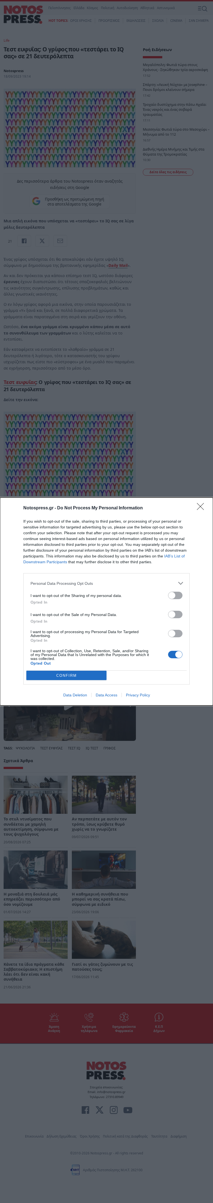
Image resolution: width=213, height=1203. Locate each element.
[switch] (175, 595)
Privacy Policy (138, 695)
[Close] (202, 508)
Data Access (106, 695)
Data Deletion (75, 695)
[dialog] (106, 601)
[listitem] (106, 583)
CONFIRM (66, 675)
